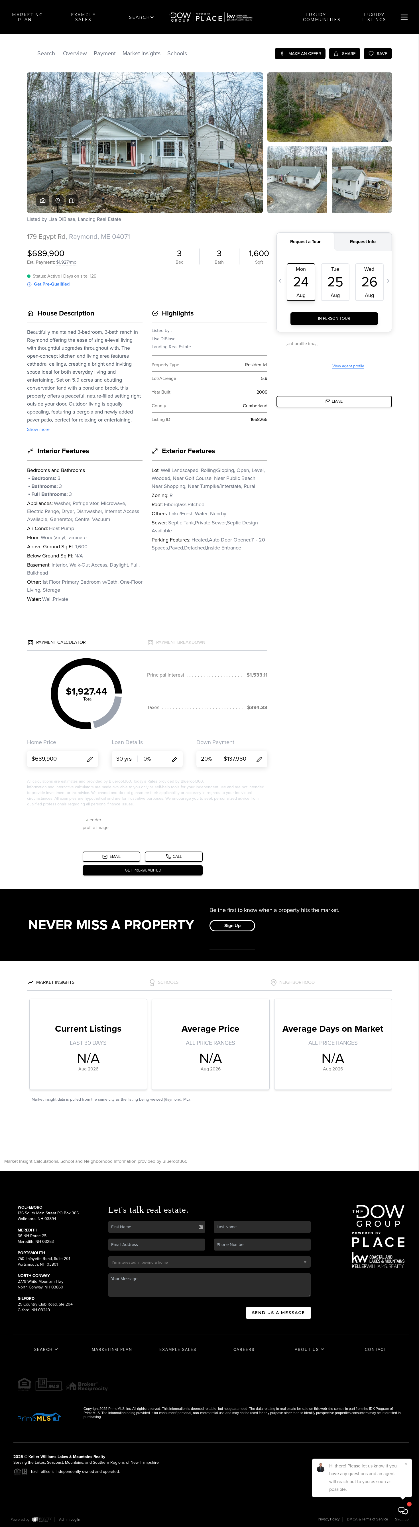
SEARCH (139, 17)
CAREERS (244, 1349)
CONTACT (376, 1349)
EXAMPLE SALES (83, 17)
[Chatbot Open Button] (403, 1511)
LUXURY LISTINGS (374, 17)
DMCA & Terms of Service (367, 1519)
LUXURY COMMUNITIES (322, 17)
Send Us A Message (278, 1312)
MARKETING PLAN (27, 17)
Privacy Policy (328, 1519)
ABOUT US (308, 1349)
